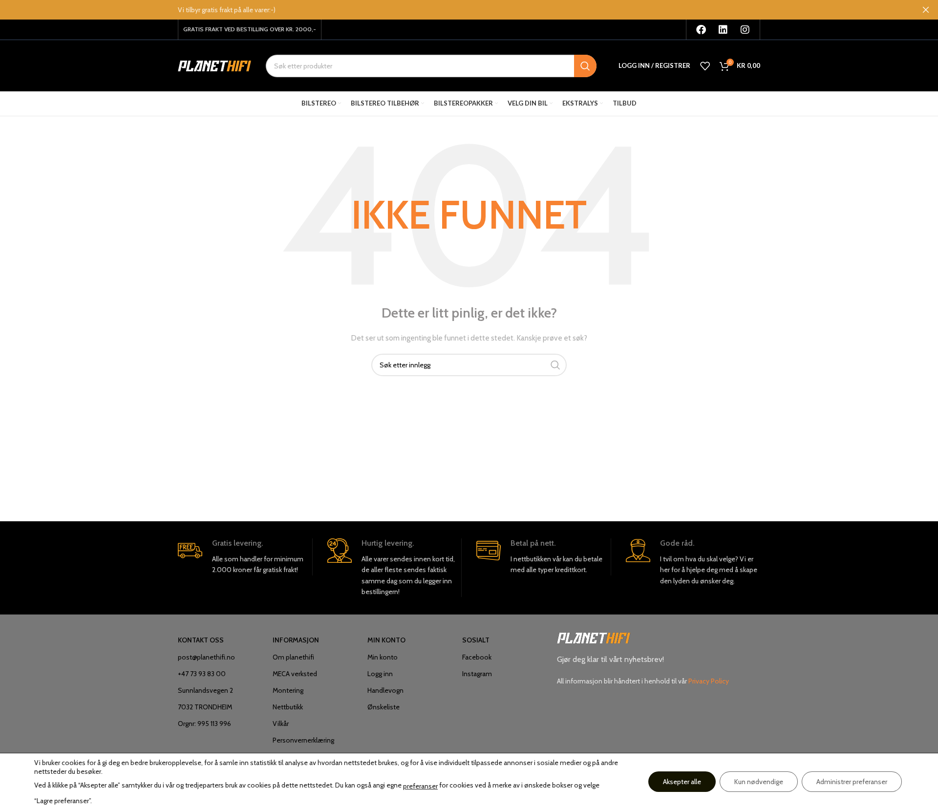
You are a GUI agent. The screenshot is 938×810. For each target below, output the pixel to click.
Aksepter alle (682, 781)
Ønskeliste (383, 707)
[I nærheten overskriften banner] (926, 10)
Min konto (382, 657)
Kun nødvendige (758, 781)
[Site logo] (214, 65)
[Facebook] (701, 30)
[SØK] (585, 66)
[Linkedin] (723, 30)
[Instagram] (745, 30)
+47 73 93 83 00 (202, 673)
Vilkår (281, 723)
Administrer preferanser (851, 781)
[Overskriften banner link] (454, 10)
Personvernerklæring (303, 740)
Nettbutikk (288, 707)
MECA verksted (295, 673)
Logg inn (380, 673)
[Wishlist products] (705, 66)
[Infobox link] (245, 557)
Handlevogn (385, 690)
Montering (288, 690)
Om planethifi (293, 657)
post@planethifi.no (206, 657)
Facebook (476, 657)
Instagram (477, 673)
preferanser (420, 786)
